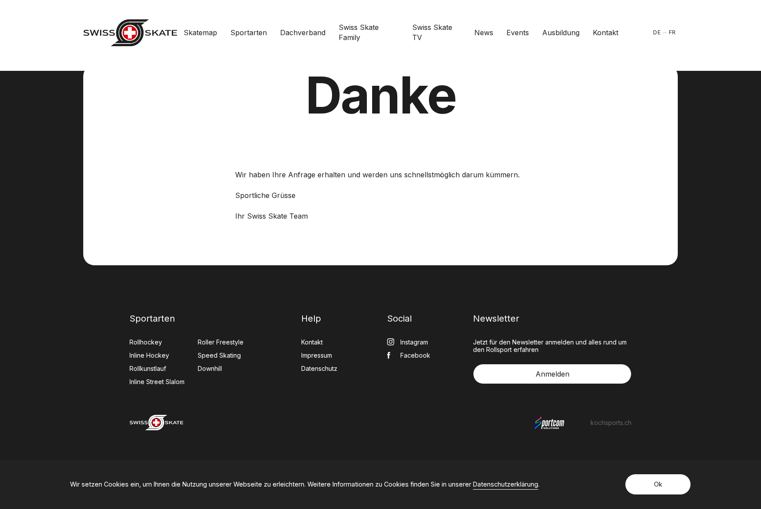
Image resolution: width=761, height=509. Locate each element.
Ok (658, 484)
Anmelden (552, 374)
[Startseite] (130, 32)
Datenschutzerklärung (505, 484)
